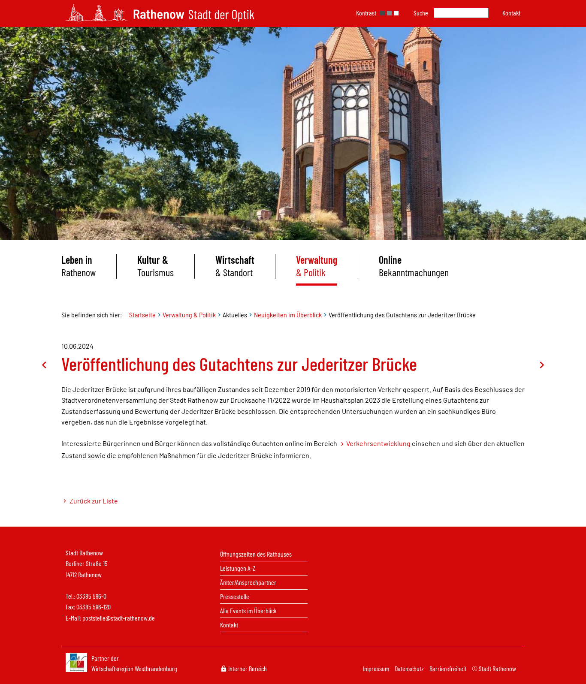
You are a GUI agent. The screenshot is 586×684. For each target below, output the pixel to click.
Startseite (142, 314)
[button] (511, 13)
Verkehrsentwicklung (378, 443)
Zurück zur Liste (93, 501)
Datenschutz (410, 668)
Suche (420, 13)
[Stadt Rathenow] (160, 13)
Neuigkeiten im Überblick (288, 314)
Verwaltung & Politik (189, 314)
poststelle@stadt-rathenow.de (118, 618)
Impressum (376, 668)
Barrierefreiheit (448, 668)
